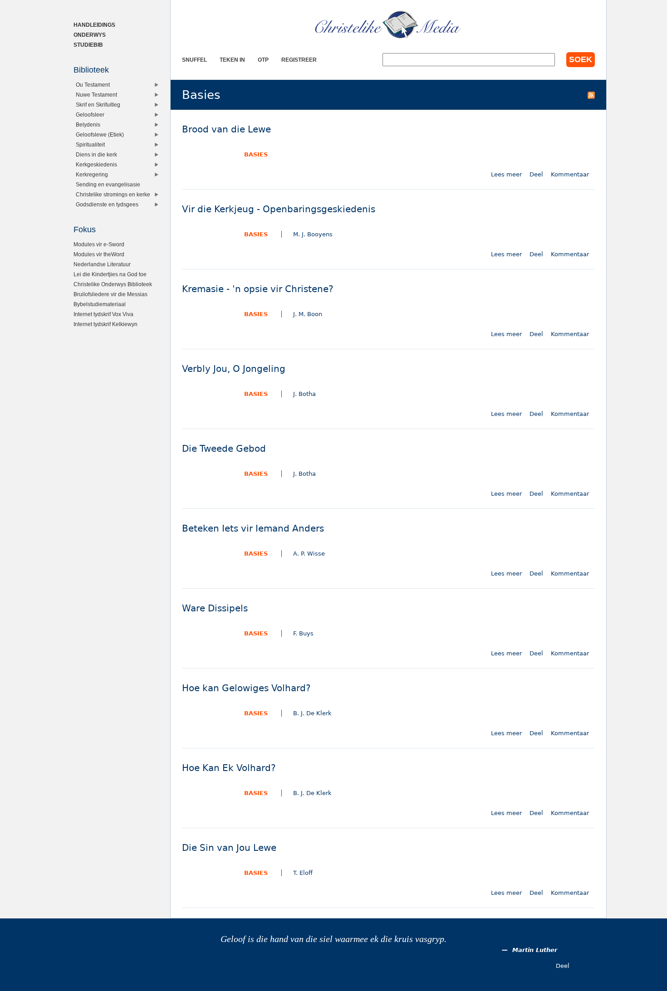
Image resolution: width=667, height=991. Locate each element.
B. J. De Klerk (312, 713)
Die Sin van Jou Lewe (229, 848)
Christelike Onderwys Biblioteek (113, 284)
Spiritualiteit (90, 144)
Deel (536, 174)
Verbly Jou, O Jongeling (233, 369)
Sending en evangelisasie (108, 184)
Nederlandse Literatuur (102, 264)
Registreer (299, 60)
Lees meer (506, 174)
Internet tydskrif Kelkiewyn (105, 324)
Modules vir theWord (99, 254)
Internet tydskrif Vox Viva (103, 314)
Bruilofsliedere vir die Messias (110, 294)
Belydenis (88, 124)
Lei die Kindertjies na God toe (110, 274)
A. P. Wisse (309, 553)
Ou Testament (93, 85)
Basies (256, 154)
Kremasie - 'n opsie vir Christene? (258, 289)
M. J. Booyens (313, 234)
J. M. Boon (307, 314)
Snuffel (194, 60)
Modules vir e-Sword (99, 244)
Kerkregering (92, 174)
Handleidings (94, 25)
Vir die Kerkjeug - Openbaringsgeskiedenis (278, 209)
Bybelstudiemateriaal (100, 304)
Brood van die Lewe (226, 129)
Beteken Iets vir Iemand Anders (253, 528)
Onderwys (90, 35)
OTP (263, 60)
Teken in (232, 60)
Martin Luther (534, 950)
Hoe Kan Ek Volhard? (229, 768)
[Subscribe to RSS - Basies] (591, 95)
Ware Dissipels (215, 608)
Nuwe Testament (96, 95)
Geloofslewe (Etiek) (100, 134)
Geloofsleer (90, 114)
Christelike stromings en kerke (113, 194)
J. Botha (304, 394)
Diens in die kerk (96, 154)
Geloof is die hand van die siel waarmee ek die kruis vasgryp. (333, 939)
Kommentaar (570, 174)
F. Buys (303, 633)
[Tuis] (388, 25)
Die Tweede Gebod (224, 449)
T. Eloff (303, 872)
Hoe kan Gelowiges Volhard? (246, 688)
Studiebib (88, 45)
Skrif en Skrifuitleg (98, 104)
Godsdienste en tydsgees (107, 204)
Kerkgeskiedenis (96, 164)
